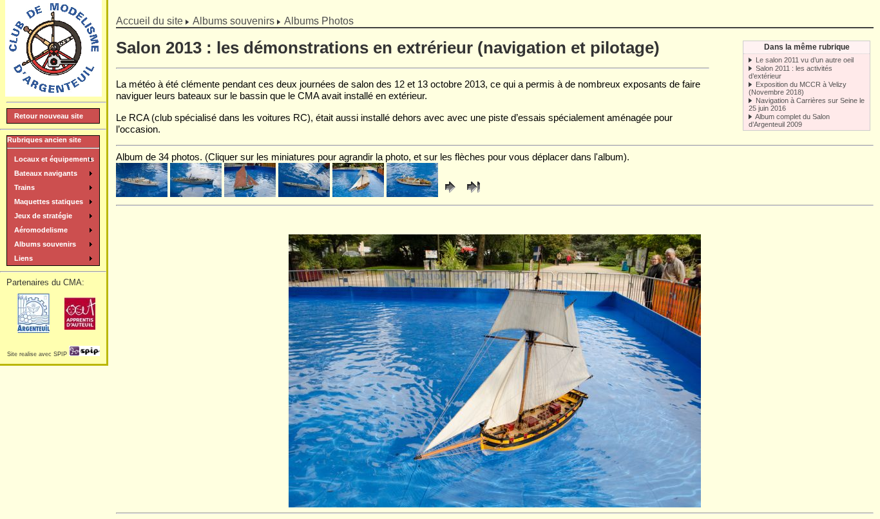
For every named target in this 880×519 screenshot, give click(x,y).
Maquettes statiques (48, 201)
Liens (23, 258)
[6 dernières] (472, 193)
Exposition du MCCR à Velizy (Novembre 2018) (798, 88)
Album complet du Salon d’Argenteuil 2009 (789, 120)
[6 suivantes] (450, 193)
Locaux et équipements (54, 159)
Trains (24, 187)
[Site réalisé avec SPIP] (84, 354)
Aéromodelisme (41, 230)
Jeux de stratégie (43, 216)
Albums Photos (319, 20)
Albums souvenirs (233, 20)
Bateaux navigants (45, 173)
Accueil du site (149, 20)
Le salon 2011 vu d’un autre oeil (805, 60)
